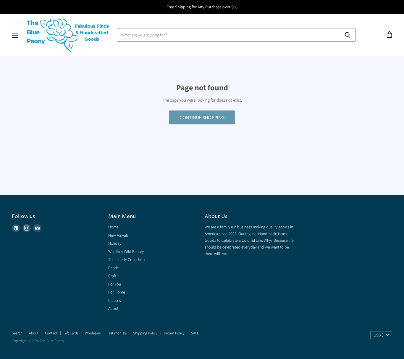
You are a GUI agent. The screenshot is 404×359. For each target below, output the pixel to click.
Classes (114, 301)
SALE (195, 333)
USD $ (379, 335)
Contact (51, 333)
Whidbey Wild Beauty (126, 252)
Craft (112, 276)
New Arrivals (118, 235)
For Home (116, 292)
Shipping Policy (145, 333)
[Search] (347, 35)
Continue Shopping (202, 117)
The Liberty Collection (126, 260)
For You (114, 284)
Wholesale (93, 333)
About (113, 309)
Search (17, 333)
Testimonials (117, 333)
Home (113, 227)
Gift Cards (71, 333)
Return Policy (174, 333)
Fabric (113, 268)
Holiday (114, 243)
